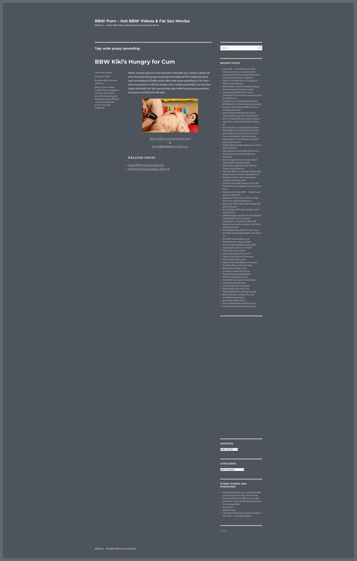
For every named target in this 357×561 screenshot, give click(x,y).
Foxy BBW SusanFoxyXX (233, 297)
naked (111, 93)
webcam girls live (223, 530)
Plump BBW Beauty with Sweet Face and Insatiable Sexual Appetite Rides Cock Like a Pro (242, 233)
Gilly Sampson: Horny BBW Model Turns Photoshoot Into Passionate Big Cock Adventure (241, 154)
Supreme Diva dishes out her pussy (238, 256)
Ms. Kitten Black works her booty (237, 265)
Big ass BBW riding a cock (234, 259)
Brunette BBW (101, 80)
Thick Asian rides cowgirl (234, 251)
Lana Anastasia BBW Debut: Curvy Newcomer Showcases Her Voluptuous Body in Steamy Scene (242, 95)
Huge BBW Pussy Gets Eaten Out (146, 165)
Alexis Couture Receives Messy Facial (239, 306)
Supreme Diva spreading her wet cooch (240, 262)
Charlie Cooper (229, 510)
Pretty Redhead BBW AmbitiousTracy (239, 303)
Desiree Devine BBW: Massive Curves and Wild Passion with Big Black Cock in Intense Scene (242, 186)
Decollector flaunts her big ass (236, 271)
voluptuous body (102, 102)
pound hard (100, 96)
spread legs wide (102, 99)
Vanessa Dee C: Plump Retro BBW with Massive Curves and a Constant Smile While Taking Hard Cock (242, 224)
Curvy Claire (228, 507)
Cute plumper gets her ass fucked (237, 248)
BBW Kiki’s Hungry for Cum (135, 61)
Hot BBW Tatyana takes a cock (236, 239)
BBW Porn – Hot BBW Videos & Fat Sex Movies (142, 21)
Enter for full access (170, 146)
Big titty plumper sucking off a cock (238, 294)
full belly (105, 90)
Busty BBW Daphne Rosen (234, 300)
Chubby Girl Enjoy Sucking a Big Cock (148, 169)
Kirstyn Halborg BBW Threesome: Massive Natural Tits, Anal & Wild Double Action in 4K (241, 122)
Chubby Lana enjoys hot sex (235, 277)
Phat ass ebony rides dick (234, 283)
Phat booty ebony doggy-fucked (237, 242)
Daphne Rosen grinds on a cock (237, 253)
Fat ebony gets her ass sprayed (236, 286)
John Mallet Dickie (103, 72)
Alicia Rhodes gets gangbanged (236, 274)
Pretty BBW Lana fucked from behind (239, 280)
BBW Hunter (101, 87)
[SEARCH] (259, 47)
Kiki (186, 72)
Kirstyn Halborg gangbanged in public (239, 245)
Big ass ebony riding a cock (235, 268)
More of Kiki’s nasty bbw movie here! (170, 138)
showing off (112, 96)
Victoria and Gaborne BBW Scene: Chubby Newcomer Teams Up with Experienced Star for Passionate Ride (242, 501)
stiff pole (115, 99)
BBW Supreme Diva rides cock (236, 289)
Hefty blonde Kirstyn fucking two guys (240, 292)
